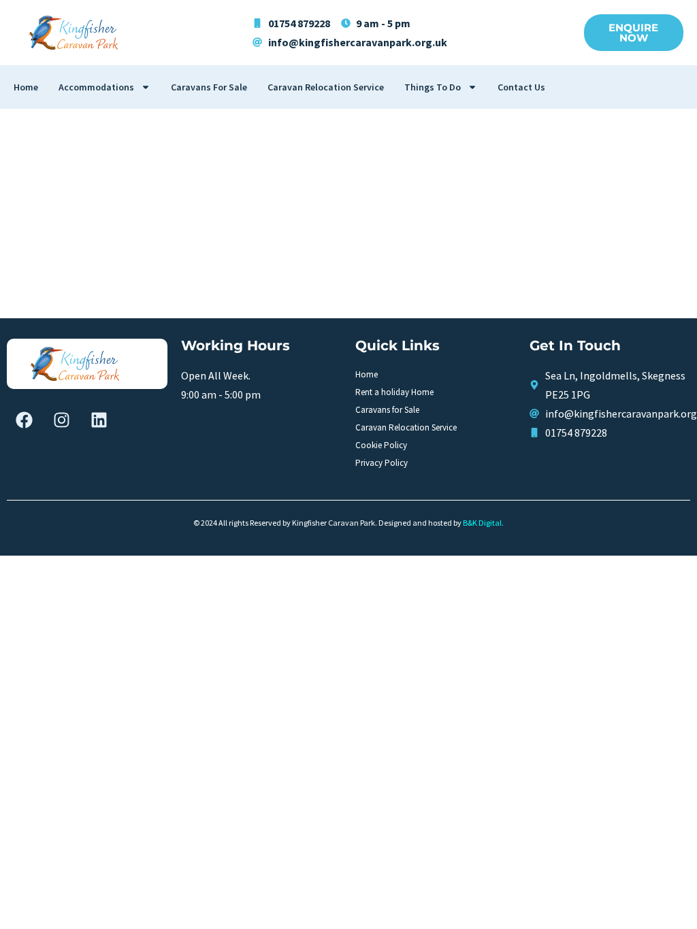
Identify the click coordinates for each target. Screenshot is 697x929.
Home (26, 87)
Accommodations (96, 87)
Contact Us (521, 87)
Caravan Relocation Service (326, 87)
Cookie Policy (381, 445)
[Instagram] (61, 420)
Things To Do (432, 87)
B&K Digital (482, 523)
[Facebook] (24, 420)
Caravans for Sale (209, 87)
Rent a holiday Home (394, 392)
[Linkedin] (99, 420)
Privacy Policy (381, 463)
